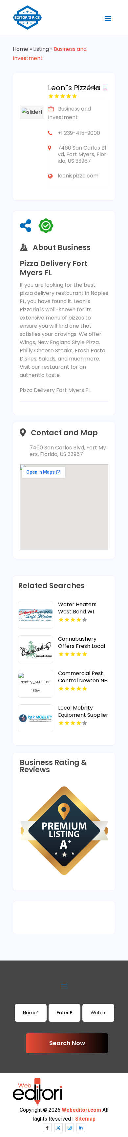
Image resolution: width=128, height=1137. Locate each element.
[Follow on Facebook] (47, 1128)
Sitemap (85, 1119)
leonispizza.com (78, 175)
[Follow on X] (58, 1128)
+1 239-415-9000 (79, 133)
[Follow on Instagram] (69, 1128)
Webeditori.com (81, 1110)
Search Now (67, 1043)
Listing (41, 49)
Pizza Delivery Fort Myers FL (55, 390)
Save (95, 87)
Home (20, 49)
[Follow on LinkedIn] (80, 1128)
